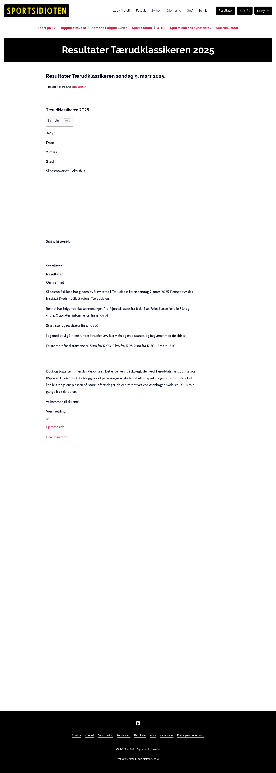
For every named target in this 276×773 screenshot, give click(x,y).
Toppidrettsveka (73, 28)
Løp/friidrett (121, 10)
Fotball (141, 10)
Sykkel (155, 10)
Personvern (123, 735)
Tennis (202, 10)
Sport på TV (47, 28)
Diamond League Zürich (108, 28)
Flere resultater (57, 437)
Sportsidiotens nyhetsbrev (190, 28)
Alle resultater (227, 28)
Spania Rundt (142, 28)
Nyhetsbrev (166, 735)
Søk (242, 11)
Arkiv (153, 735)
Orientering (173, 10)
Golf (190, 10)
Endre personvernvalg (190, 735)
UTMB (161, 28)
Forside (76, 735)
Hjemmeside (55, 427)
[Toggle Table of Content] (65, 121)
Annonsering (105, 735)
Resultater (225, 10)
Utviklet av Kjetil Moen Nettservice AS (138, 758)
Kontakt (89, 735)
